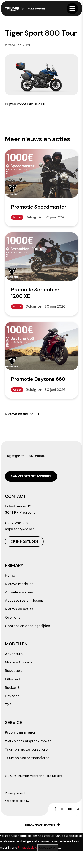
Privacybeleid (15, 793)
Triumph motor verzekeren (27, 749)
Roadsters (13, 670)
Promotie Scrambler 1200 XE (35, 292)
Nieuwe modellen (19, 583)
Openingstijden (24, 541)
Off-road (12, 679)
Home (10, 575)
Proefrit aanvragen (20, 732)
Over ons (12, 617)
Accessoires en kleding (24, 600)
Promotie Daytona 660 (38, 379)
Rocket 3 (12, 687)
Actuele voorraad (19, 592)
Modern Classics (19, 662)
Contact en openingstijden (27, 625)
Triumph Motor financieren (27, 757)
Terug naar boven (39, 825)
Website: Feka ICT (18, 801)
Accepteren (48, 847)
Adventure (14, 653)
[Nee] (59, 848)
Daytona (12, 696)
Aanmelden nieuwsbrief (31, 476)
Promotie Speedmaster (38, 207)
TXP (8, 704)
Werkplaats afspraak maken (28, 741)
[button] (72, 8)
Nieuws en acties (19, 413)
